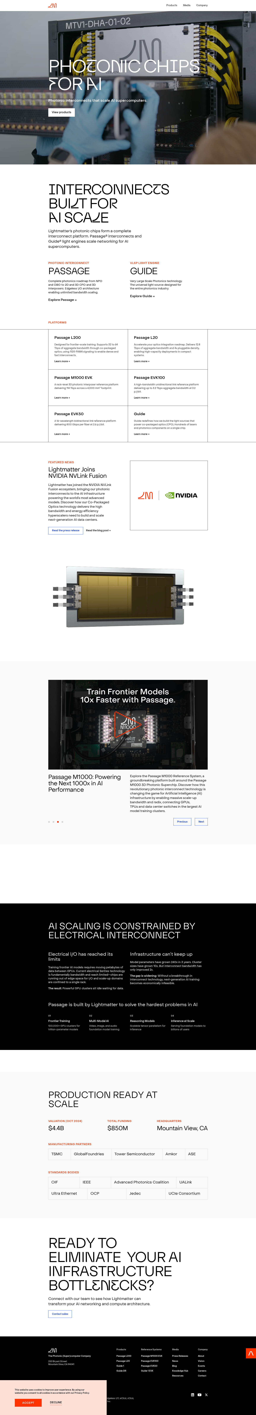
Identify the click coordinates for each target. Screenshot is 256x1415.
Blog (174, 1366)
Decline (56, 1402)
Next (201, 822)
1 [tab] (49, 822)
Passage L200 (123, 1356)
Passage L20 (123, 1361)
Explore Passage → (62, 300)
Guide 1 (120, 1366)
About (201, 1356)
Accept (28, 1403)
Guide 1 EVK (147, 1371)
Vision (201, 1361)
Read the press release (65, 530)
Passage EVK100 (149, 1361)
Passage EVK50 (149, 1366)
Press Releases (180, 1356)
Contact (202, 1376)
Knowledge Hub (180, 1371)
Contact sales (60, 1314)
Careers (202, 1371)
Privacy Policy (82, 1393)
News (175, 1361)
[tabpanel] (128, 740)
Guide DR (121, 1371)
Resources (177, 1376)
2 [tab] (53, 822)
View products (61, 112)
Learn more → (62, 361)
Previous (182, 822)
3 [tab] (58, 822)
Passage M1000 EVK (151, 1356)
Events (201, 1366)
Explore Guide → (142, 296)
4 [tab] (62, 822)
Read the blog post (98, 530)
